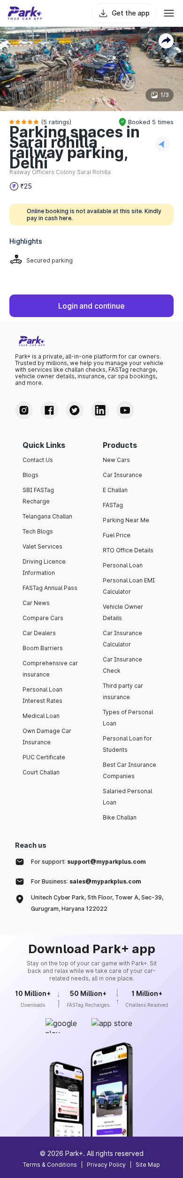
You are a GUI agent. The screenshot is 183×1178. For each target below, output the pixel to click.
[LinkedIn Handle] (100, 410)
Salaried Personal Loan (127, 797)
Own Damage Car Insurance (47, 736)
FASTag (113, 505)
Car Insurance (122, 474)
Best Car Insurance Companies (129, 770)
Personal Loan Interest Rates (42, 695)
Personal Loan (123, 565)
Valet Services (42, 546)
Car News (36, 602)
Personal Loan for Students (127, 744)
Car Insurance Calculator (122, 638)
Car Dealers (39, 633)
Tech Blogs (38, 531)
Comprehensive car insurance (50, 669)
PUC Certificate (44, 757)
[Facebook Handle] (49, 410)
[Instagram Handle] (24, 410)
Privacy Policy (106, 1164)
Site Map (148, 1164)
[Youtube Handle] (125, 410)
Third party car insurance (123, 691)
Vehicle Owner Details (123, 612)
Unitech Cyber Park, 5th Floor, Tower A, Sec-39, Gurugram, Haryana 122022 (97, 903)
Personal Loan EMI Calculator (129, 586)
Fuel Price (116, 535)
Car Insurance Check (122, 665)
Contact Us (38, 459)
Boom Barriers (43, 648)
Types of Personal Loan (128, 717)
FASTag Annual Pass (50, 587)
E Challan (115, 489)
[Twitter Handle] (75, 410)
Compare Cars (43, 617)
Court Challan (41, 772)
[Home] (25, 13)
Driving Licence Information (44, 567)
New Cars (116, 459)
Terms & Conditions (50, 1164)
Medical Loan (41, 715)
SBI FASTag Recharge (38, 495)
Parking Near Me (126, 520)
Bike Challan (120, 817)
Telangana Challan (47, 516)
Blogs (30, 474)
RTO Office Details (128, 550)
